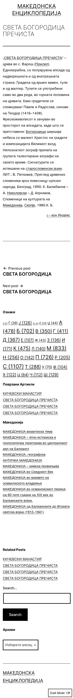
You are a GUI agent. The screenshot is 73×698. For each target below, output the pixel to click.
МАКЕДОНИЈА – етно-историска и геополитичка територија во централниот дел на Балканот (35, 443)
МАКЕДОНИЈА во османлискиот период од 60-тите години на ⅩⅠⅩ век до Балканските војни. (34, 494)
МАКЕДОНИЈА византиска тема (27, 431)
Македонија (12, 204)
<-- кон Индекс (58, 214)
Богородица (36, 131)
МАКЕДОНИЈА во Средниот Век (28, 471)
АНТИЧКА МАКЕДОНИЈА (22, 460)
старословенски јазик (44, 168)
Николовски (17, 192)
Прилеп (41, 63)
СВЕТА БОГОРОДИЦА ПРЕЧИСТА (33, 57)
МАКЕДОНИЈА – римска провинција (31, 465)
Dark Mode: (57, 693)
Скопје (29, 204)
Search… (10, 588)
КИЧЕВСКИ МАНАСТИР (22, 393)
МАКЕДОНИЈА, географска (24, 454)
